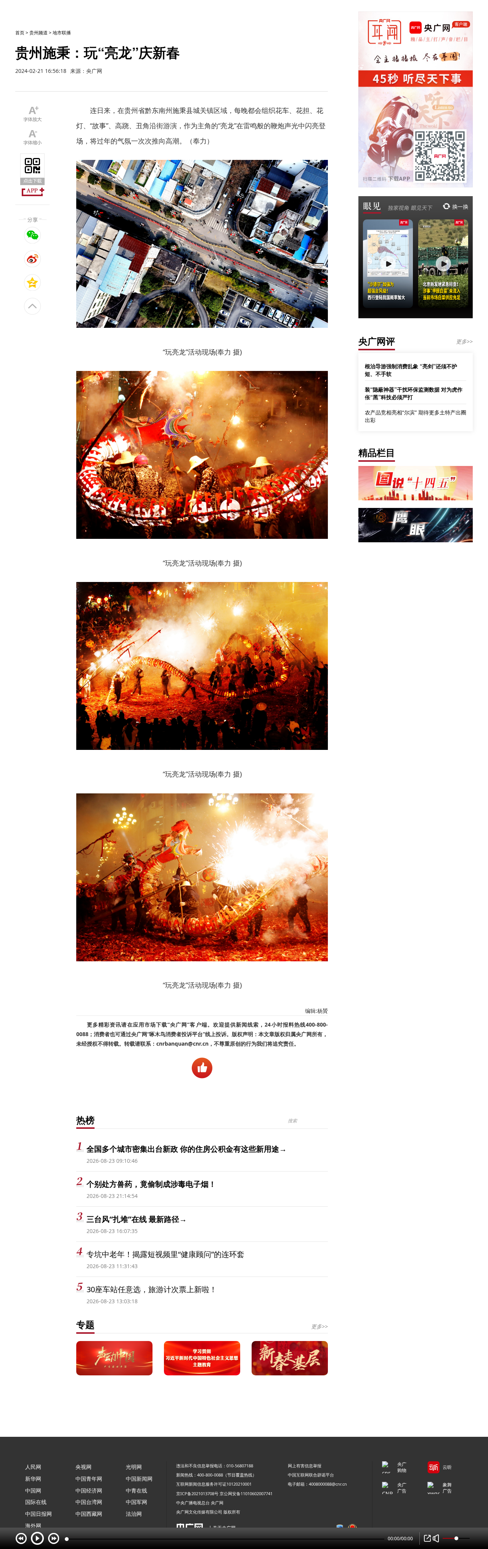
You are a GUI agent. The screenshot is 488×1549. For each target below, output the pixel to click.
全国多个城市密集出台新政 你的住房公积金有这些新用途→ (187, 1149)
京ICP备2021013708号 (197, 1493)
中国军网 (136, 1501)
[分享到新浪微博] (32, 258)
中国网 (33, 1490)
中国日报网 (38, 1513)
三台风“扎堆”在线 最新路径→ (137, 1219)
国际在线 (36, 1501)
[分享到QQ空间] (32, 282)
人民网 (33, 1466)
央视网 (83, 1466)
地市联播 (62, 32)
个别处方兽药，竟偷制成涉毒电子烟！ (151, 1184)
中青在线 (136, 1490)
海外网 (33, 1525)
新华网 (33, 1478)
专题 (85, 1324)
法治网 (134, 1513)
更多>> (319, 1326)
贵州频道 (38, 32)
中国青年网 (88, 1478)
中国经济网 (88, 1490)
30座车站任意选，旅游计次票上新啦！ (152, 1289)
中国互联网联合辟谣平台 (311, 1475)
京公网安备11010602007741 (246, 1493)
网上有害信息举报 (304, 1465)
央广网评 (376, 341)
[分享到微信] (32, 235)
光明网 (134, 1466)
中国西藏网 (88, 1513)
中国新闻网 (139, 1478)
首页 (19, 32)
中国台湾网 (88, 1501)
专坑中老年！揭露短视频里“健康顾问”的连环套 (165, 1254)
